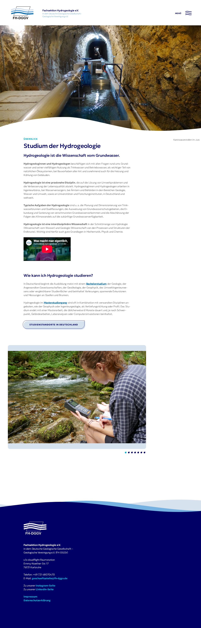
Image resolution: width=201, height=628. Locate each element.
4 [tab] (135, 452)
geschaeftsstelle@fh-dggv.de (49, 578)
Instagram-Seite (45, 585)
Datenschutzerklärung (37, 600)
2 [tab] (128, 452)
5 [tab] (138, 452)
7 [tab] (144, 452)
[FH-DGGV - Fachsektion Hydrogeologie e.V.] (22, 13)
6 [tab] (141, 452)
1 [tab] (125, 452)
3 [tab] (131, 452)
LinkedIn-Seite (45, 589)
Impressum (30, 596)
